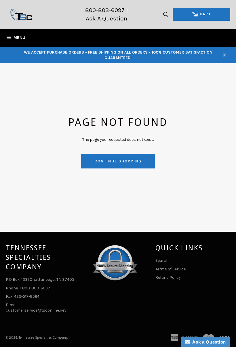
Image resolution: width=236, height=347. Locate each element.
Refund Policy (168, 277)
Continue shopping (117, 161)
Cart (205, 13)
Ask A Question (106, 18)
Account (223, 38)
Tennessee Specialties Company (43, 338)
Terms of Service (170, 269)
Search (162, 260)
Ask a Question (208, 342)
